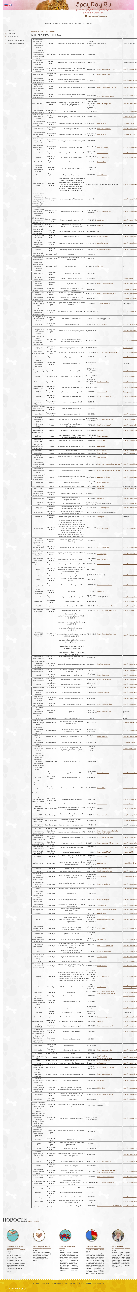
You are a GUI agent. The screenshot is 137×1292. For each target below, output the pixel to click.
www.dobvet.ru (102, 863)
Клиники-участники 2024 (95, 1283)
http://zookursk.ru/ (103, 382)
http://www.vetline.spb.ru (105, 396)
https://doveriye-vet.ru (104, 1017)
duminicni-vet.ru (102, 243)
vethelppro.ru (101, 1063)
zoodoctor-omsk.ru (103, 692)
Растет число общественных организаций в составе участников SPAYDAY (16, 1248)
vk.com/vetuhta (102, 804)
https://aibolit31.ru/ (103, 74)
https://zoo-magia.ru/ (104, 129)
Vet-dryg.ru (100, 1080)
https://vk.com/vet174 (104, 1161)
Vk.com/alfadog (128, 348)
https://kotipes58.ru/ (104, 712)
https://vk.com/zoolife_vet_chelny (108, 843)
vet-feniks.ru (101, 486)
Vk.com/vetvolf (102, 392)
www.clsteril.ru (102, 175)
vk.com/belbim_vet (129, 134)
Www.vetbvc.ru (102, 457)
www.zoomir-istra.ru (103, 559)
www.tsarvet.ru (102, 957)
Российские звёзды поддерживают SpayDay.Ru (121, 1247)
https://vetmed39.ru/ (104, 211)
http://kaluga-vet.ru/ (104, 236)
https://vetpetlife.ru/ (104, 852)
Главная (34, 31)
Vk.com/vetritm (128, 225)
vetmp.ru (100, 1021)
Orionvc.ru (100, 488)
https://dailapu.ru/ (103, 436)
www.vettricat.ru (102, 856)
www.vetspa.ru (101, 554)
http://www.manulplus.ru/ (105, 920)
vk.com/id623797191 (129, 123)
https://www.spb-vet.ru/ (105, 946)
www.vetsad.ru (101, 446)
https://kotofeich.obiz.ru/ (105, 419)
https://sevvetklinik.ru (104, 815)
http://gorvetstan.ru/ (104, 664)
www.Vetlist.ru (101, 987)
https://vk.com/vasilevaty (105, 96)
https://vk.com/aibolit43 (105, 283)
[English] (10, 4)
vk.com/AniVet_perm (129, 749)
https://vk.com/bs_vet (130, 928)
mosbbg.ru (100, 591)
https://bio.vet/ (102, 453)
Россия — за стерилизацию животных (67, 1247)
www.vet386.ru (101, 440)
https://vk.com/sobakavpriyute (107, 352)
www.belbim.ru (102, 123)
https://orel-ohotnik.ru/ (104, 704)
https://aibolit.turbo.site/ (105, 837)
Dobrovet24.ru (101, 162)
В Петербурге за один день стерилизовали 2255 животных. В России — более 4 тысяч (95, 1248)
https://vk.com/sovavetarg (105, 1177)
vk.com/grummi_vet (129, 996)
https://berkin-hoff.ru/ (104, 482)
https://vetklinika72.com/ (105, 1094)
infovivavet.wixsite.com (104, 871)
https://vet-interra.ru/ (104, 679)
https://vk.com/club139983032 (106, 88)
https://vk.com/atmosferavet (106, 909)
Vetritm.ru (100, 225)
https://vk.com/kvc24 (129, 808)
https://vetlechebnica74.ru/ (106, 1182)
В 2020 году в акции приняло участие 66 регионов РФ (42, 1247)
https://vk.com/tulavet (104, 1074)
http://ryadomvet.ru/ (104, 425)
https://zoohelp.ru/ (103, 899)
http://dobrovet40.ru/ (104, 249)
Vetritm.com (101, 220)
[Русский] (6, 4)
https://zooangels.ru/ (104, 104)
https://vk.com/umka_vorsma (106, 610)
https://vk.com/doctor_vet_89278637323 (109, 1206)
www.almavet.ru (102, 913)
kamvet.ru (100, 266)
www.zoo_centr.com (103, 564)
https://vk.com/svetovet (105, 1026)
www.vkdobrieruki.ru (103, 304)
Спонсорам (56, 23)
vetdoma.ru (100, 430)
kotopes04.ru (101, 788)
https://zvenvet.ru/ (103, 547)
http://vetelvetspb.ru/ (104, 951)
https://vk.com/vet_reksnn (105, 606)
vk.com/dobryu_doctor (130, 863)
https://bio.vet (102, 450)
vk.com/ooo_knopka (129, 742)
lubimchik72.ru (101, 1088)
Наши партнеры (67, 23)
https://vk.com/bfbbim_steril (106, 294)
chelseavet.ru (101, 939)
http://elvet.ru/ (102, 966)
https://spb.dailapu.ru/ (104, 868)
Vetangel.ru (101, 517)
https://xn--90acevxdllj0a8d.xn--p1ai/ (109, 464)
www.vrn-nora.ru (102, 147)
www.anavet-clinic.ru (104, 477)
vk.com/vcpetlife (128, 852)
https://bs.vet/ (102, 928)
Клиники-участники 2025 (83, 23)
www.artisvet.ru (102, 905)
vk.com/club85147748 (129, 117)
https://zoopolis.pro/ (104, 884)
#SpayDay (48, 23)
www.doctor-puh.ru (103, 508)
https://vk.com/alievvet (104, 585)
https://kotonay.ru (103, 157)
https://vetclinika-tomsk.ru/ (106, 1067)
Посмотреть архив (33, 1221)
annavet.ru (100, 498)
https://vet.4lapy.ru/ (103, 528)
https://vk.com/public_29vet (106, 69)
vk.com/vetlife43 (128, 278)
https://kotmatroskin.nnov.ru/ (106, 634)
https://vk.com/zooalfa (104, 1050)
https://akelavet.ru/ (103, 1060)
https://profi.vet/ (102, 324)
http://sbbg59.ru (102, 737)
